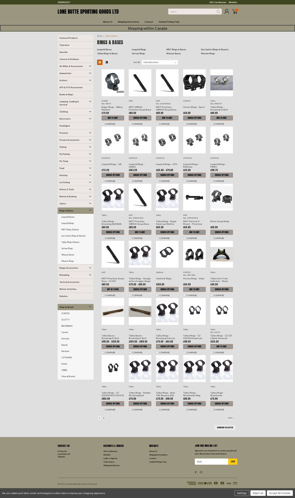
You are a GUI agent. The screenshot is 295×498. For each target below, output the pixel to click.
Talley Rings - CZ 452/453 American (192, 337)
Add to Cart (113, 117)
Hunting (63, 175)
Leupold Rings (67, 223)
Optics (62, 203)
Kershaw (65, 351)
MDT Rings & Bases (70, 229)
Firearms (63, 133)
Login (105, 458)
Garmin (64, 332)
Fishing (63, 147)
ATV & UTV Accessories (71, 87)
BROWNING (67, 326)
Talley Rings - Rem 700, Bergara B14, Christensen (165, 395)
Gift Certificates (217, 2)
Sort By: (137, 62)
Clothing (63, 111)
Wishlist (233, 2)
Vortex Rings (67, 248)
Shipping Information (128, 21)
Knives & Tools (66, 189)
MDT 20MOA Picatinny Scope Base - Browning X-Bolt (140, 110)
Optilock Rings (164, 278)
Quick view (113, 82)
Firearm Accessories (69, 140)
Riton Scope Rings (219, 221)
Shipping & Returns (111, 465)
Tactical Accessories (69, 282)
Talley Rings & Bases (70, 242)
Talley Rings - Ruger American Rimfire (166, 222)
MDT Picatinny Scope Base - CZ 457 (113, 279)
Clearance (64, 45)
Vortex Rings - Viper (194, 278)
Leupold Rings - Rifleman (191, 165)
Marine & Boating (68, 196)
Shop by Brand (66, 307)
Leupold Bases (67, 217)
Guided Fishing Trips (169, 21)
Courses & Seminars (69, 59)
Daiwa (64, 364)
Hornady (65, 338)
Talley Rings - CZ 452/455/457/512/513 (113, 394)
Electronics (65, 119)
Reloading (64, 275)
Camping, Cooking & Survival (69, 103)
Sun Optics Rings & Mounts (73, 236)
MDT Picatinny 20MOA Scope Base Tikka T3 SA (166, 110)
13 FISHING (66, 357)
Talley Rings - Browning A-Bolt (219, 108)
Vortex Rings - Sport (194, 107)
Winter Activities (68, 289)
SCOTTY (65, 319)
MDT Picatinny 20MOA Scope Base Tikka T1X (139, 224)
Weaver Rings (67, 261)
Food (61, 168)
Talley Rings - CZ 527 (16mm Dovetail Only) (221, 338)
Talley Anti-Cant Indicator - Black (219, 279)
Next (230, 418)
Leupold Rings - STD (166, 164)
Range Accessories (68, 268)
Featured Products (68, 38)
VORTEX (65, 313)
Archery (63, 80)
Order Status (108, 462)
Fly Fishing (64, 154)
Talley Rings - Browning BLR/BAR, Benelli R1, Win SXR (112, 224)
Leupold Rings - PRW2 (218, 165)
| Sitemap (93, 484)
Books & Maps (66, 94)
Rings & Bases (66, 210)
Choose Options (140, 117)
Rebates (63, 296)
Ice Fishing (64, 182)
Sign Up (114, 458)
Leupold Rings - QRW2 (137, 165)
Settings (242, 493)
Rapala (64, 345)
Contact (149, 21)
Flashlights (64, 126)
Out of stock (113, 289)
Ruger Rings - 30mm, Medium (112, 108)
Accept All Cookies (279, 493)
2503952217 (64, 2)
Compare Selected (225, 427)
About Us (107, 21)
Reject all (258, 493)
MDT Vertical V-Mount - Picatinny (192, 222)
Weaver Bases (67, 254)
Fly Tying (63, 161)
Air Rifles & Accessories (71, 66)
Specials (63, 52)
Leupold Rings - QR (112, 164)
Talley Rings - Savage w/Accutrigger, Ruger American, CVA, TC (140, 281)
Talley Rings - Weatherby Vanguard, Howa (219, 395)
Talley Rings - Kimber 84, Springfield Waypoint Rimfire (140, 395)
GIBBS (64, 370)
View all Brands (68, 376)
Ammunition (65, 73)
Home (99, 36)
